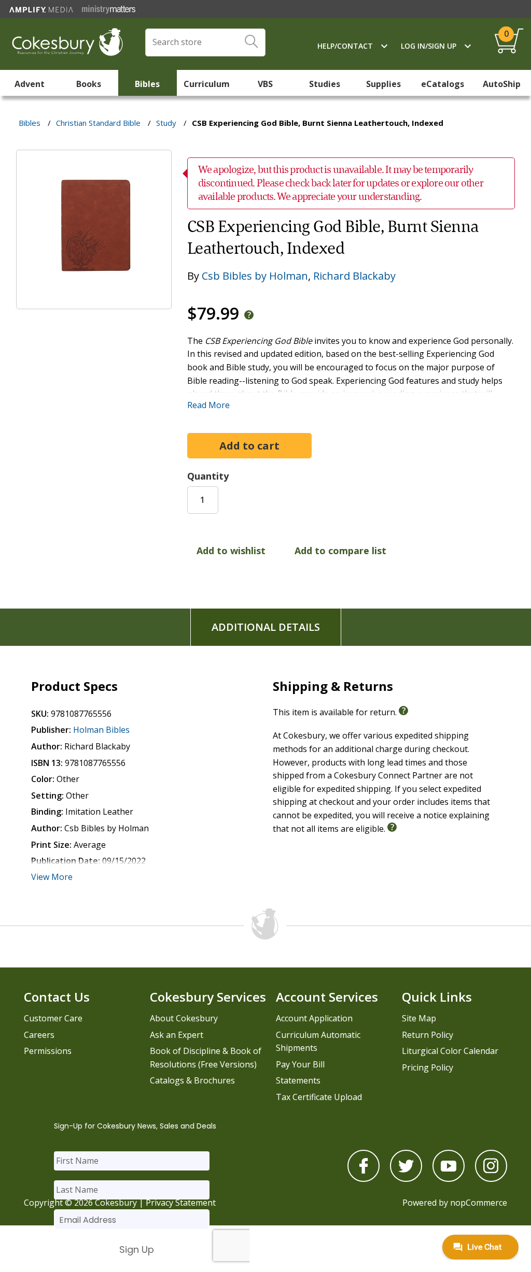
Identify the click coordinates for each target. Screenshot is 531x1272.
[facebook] (363, 1178)
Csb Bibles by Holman (255, 276)
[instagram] (491, 1178)
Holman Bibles (101, 729)
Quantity (208, 476)
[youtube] (448, 1178)
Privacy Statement (181, 1202)
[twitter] (406, 1178)
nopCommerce (478, 1202)
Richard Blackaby (354, 276)
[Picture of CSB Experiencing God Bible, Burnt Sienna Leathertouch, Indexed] (94, 301)
